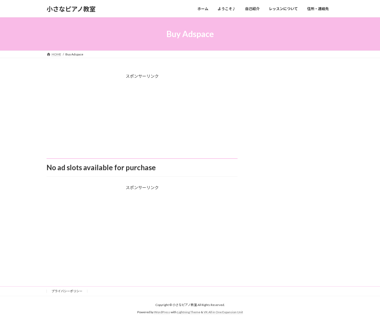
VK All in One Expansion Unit (223, 312)
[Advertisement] (142, 122)
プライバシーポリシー (66, 291)
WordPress (162, 312)
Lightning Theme (188, 312)
